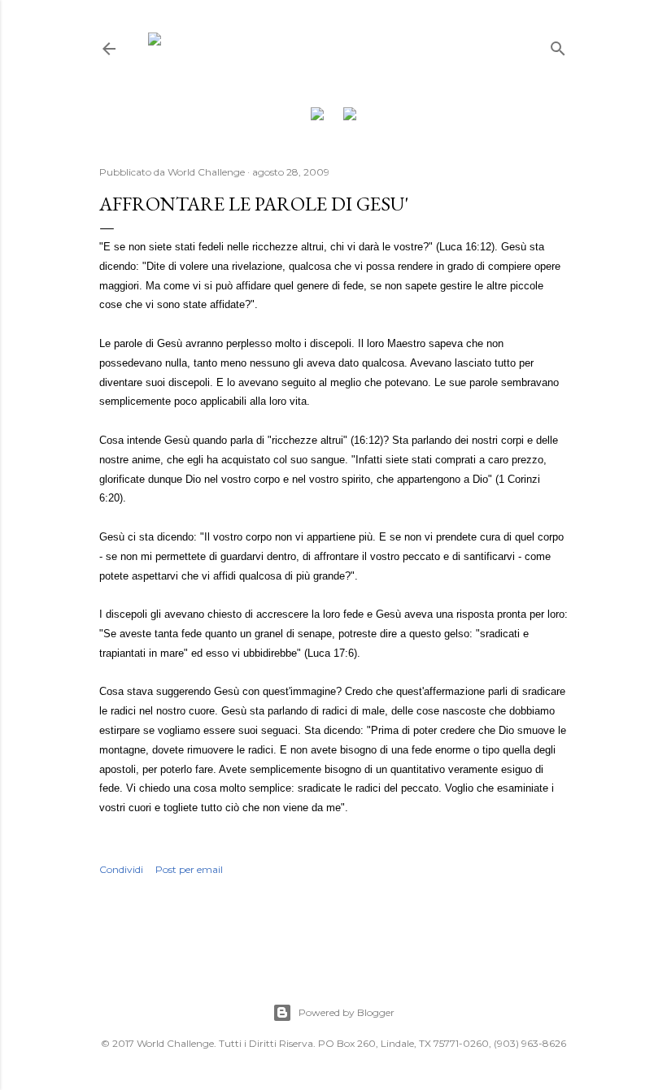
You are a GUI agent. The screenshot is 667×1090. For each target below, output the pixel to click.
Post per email (189, 869)
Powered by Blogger (347, 1012)
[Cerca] (558, 45)
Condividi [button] (121, 869)
